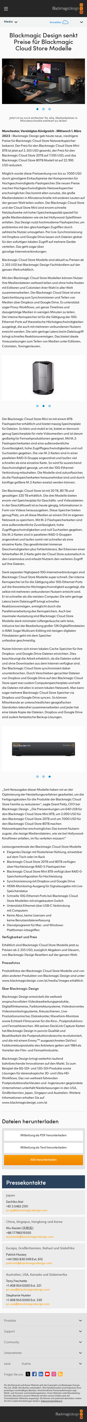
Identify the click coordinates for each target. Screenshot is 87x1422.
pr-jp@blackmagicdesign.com (26, 1210)
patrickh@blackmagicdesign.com (29, 1263)
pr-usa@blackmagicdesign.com (28, 1289)
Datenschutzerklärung (51, 1400)
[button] (37, 109)
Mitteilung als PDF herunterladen (43, 1135)
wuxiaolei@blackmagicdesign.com (29, 1236)
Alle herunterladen (43, 1159)
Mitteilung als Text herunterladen (43, 1147)
